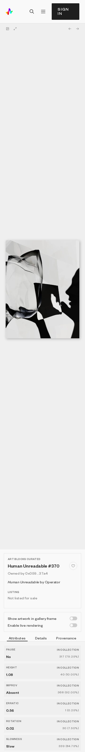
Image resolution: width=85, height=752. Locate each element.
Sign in (63, 11)
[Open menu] (43, 11)
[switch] (73, 618)
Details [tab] (41, 638)
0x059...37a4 (36, 573)
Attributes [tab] (17, 638)
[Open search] (32, 11)
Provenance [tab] (66, 638)
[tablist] (42, 639)
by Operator (34, 582)
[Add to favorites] (73, 566)
